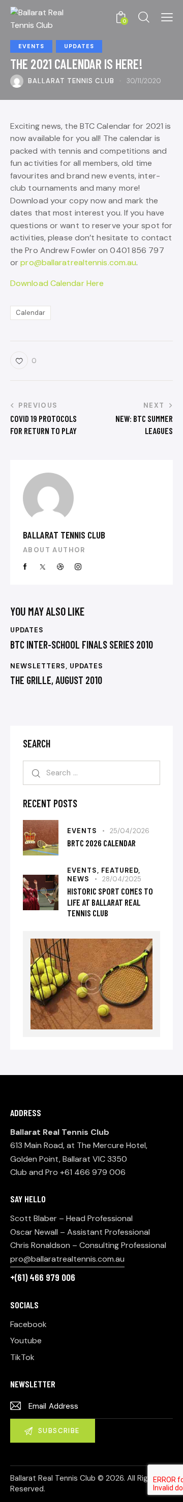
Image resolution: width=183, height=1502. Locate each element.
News (78, 879)
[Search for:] (91, 772)
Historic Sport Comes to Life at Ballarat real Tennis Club (110, 902)
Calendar (30, 312)
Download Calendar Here (57, 283)
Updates (79, 46)
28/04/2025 (121, 879)
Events (31, 46)
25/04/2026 (129, 831)
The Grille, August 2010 (56, 680)
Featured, (120, 870)
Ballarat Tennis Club (64, 535)
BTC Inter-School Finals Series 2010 (81, 644)
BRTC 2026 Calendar (101, 843)
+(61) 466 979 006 (42, 1277)
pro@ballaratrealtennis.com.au (78, 262)
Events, (84, 870)
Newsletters (38, 666)
